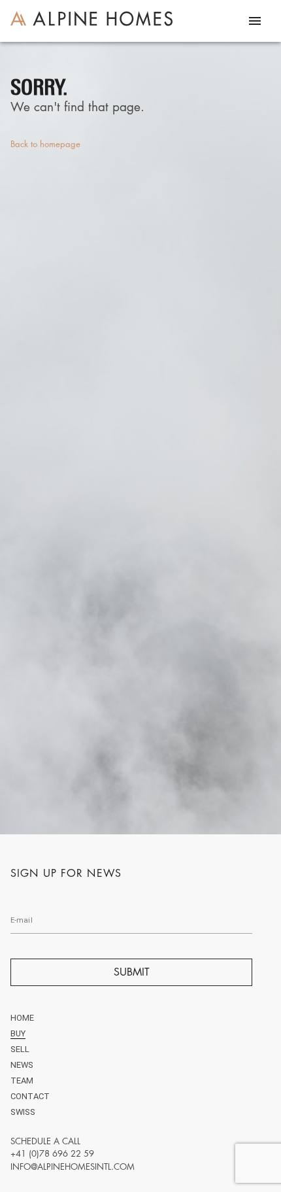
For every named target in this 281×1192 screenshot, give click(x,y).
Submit (132, 972)
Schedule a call (45, 1141)
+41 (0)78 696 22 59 (52, 1153)
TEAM (21, 1080)
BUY (17, 1033)
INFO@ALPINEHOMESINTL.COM (72, 1166)
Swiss (22, 1112)
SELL (19, 1049)
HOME (22, 1018)
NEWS (21, 1065)
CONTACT (30, 1096)
